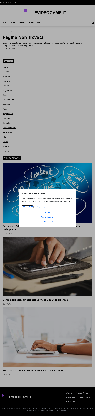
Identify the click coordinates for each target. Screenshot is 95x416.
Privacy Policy (39, 207)
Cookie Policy (27, 207)
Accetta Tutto (48, 221)
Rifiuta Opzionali (47, 217)
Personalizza (47, 212)
